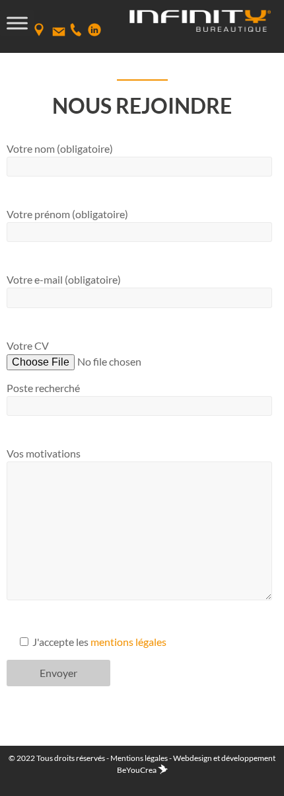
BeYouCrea (137, 770)
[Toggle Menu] (17, 23)
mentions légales (128, 641)
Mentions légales (139, 758)
